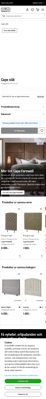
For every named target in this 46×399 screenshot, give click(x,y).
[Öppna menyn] (42, 9)
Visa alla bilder (9, 30)
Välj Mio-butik (37, 3)
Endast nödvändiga (23, 387)
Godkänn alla (23, 381)
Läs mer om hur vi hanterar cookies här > (22, 375)
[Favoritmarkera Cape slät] (42, 131)
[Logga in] (27, 9)
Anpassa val (23, 394)
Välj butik (40, 96)
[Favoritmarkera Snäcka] (41, 274)
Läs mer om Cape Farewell (13, 192)
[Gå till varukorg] (37, 9)
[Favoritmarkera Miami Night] (19, 274)
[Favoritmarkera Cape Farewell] (19, 209)
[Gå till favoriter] (32, 9)
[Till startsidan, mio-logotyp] (5, 10)
